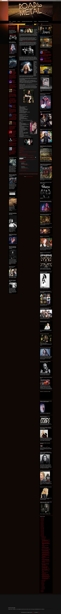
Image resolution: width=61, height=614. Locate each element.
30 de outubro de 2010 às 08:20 (25, 168)
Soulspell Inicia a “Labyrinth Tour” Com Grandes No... (45, 547)
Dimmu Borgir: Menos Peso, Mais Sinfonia (45, 564)
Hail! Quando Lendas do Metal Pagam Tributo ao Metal (46, 552)
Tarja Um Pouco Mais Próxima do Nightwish (46, 556)
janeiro (43, 589)
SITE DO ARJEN (21, 147)
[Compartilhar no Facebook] (22, 158)
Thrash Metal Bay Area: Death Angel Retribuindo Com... (46, 554)
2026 (42, 517)
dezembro (43, 536)
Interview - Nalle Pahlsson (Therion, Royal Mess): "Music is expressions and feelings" (13, 140)
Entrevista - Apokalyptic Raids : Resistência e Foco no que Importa (12, 28)
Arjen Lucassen (26, 159)
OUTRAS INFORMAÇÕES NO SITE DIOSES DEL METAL (26, 155)
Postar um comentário (23, 170)
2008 (42, 591)
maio (42, 584)
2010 (23, 159)
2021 (42, 523)
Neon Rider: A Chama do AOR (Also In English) (14, 115)
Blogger (39, 612)
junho (42, 583)
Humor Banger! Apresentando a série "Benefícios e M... (46, 540)
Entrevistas (14, 21)
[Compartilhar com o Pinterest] (22, 158)
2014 (42, 531)
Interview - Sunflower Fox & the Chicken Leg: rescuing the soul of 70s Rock (12, 123)
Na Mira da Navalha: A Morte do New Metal (12, 99)
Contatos (35, 21)
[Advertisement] (14, 601)
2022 (42, 522)
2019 (42, 525)
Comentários (12, 194)
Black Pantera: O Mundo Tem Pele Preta (14, 132)
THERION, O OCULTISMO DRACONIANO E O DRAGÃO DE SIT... (46, 544)
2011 (41, 534)
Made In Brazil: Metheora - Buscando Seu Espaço (14, 148)
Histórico (19, 21)
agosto (43, 581)
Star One (34, 159)
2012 (42, 533)
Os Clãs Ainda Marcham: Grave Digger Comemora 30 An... (46, 576)
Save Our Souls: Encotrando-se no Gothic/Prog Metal (46, 578)
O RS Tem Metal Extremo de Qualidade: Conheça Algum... (46, 559)
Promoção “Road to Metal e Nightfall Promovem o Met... (46, 574)
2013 (42, 532)
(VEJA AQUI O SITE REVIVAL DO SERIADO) (28, 40)
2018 (42, 526)
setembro (43, 580)
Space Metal (31, 159)
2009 (42, 590)
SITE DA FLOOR (21, 150)
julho (42, 582)
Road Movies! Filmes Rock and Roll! (27, 21)
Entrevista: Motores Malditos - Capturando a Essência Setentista (12, 82)
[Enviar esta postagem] (35, 157)
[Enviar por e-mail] (19, 158)
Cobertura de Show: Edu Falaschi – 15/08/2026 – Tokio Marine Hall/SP (12, 107)
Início (10, 21)
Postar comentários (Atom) (29, 176)
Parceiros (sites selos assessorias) (43, 21)
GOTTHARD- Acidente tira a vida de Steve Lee (45, 567)
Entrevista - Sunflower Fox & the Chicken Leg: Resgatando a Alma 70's (12, 91)
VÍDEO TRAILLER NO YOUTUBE (23, 154)
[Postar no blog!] (20, 158)
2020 (42, 524)
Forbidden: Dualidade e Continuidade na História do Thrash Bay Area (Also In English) (12, 73)
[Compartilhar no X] (21, 158)
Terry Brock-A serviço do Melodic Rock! (45, 573)
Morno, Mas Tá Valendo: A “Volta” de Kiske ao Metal (45, 550)
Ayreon (29, 159)
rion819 (33, 612)
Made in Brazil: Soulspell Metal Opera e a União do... (46, 569)
